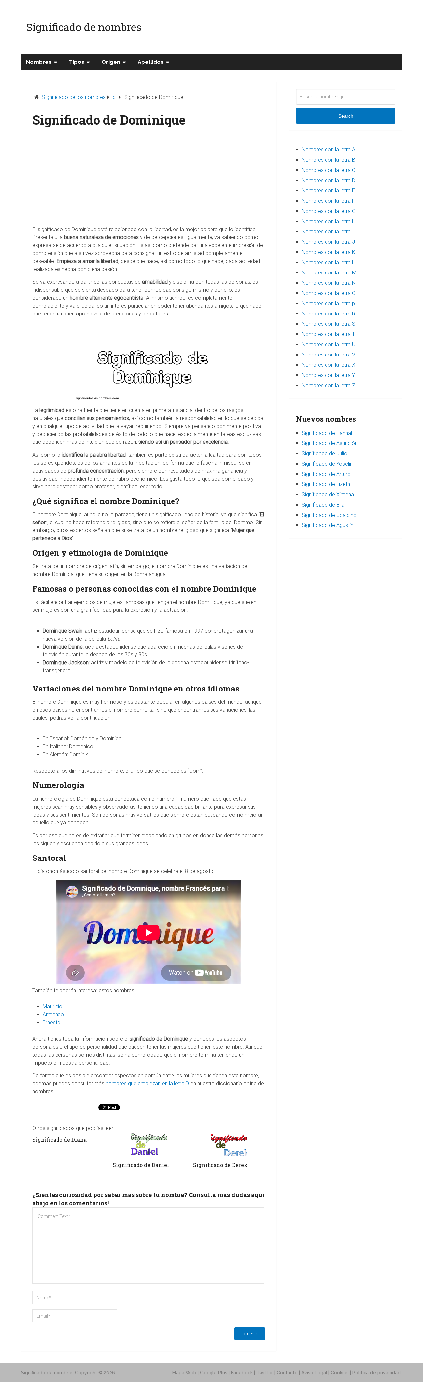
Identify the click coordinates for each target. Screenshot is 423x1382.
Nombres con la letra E (328, 191)
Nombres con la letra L (328, 262)
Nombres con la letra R (328, 314)
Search (345, 116)
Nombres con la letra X (328, 365)
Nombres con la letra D (328, 180)
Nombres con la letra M (329, 273)
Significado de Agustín (327, 525)
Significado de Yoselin (327, 464)
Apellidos (151, 62)
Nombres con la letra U (328, 344)
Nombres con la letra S (328, 324)
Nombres (39, 62)
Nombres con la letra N (329, 283)
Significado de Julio (324, 453)
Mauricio (52, 1006)
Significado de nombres (83, 27)
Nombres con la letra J (328, 242)
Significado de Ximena (328, 494)
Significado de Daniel (141, 1164)
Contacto (287, 1372)
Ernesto (51, 1022)
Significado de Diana (59, 1139)
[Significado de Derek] (229, 1145)
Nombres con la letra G (329, 211)
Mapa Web (184, 1372)
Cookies (340, 1372)
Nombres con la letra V (328, 355)
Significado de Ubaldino (329, 515)
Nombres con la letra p (328, 303)
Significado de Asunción (330, 443)
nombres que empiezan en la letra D (147, 1083)
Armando (53, 1014)
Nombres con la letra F (328, 201)
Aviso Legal (314, 1372)
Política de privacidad (376, 1372)
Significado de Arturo (326, 474)
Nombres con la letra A (328, 150)
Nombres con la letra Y (328, 375)
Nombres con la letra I (328, 232)
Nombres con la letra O (329, 293)
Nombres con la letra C (328, 170)
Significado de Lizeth (326, 484)
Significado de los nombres (74, 97)
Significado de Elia (323, 505)
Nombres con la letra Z (328, 385)
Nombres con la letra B (328, 160)
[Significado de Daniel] (149, 1145)
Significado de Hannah (328, 433)
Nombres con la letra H (328, 221)
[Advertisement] (149, 179)
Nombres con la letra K (328, 252)
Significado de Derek (220, 1164)
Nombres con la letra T (328, 334)
